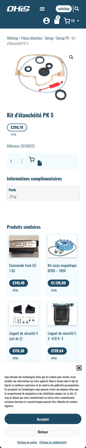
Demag (49, 38)
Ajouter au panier (31, 159)
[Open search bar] (77, 8)
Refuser (43, 431)
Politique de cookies (27, 442)
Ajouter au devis (39, 163)
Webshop (12, 38)
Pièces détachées (31, 38)
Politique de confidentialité (53, 442)
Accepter (43, 419)
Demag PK (62, 38)
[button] (79, 368)
